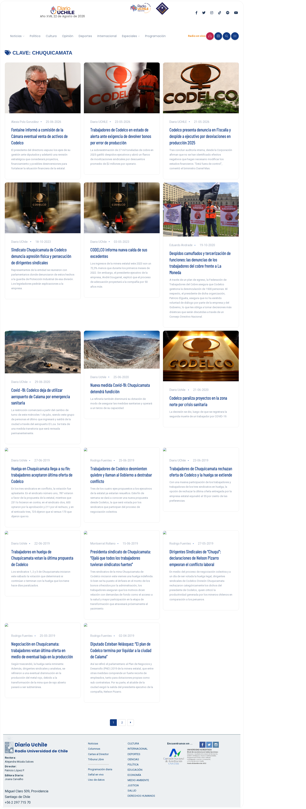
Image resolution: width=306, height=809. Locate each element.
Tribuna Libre (96, 759)
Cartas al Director (98, 754)
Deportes (85, 36)
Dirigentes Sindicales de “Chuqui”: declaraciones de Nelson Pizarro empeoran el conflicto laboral (195, 558)
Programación (155, 36)
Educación (135, 769)
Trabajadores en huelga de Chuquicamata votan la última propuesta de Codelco (42, 558)
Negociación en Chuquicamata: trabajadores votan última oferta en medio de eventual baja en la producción (42, 650)
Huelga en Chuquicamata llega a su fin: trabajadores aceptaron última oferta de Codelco (41, 475)
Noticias (16, 36)
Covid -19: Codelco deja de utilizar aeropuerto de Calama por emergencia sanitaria (40, 396)
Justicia (133, 785)
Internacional (107, 36)
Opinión (67, 36)
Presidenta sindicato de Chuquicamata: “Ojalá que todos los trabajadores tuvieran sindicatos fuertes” (120, 558)
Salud (132, 790)
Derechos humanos (141, 795)
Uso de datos (96, 779)
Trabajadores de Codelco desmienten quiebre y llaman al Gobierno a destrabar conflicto (121, 475)
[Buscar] (226, 36)
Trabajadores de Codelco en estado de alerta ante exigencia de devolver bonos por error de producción (120, 136)
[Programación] (218, 36)
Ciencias (133, 759)
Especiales (129, 36)
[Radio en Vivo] (210, 36)
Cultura (51, 36)
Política (35, 36)
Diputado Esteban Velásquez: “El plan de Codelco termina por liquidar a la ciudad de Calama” (120, 650)
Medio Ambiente (138, 780)
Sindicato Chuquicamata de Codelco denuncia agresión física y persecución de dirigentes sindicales (41, 256)
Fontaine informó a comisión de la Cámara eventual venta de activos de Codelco (39, 136)
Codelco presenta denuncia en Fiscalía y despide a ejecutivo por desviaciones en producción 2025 (200, 136)
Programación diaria (100, 769)
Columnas (94, 748)
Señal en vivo (96, 774)
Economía (134, 775)
